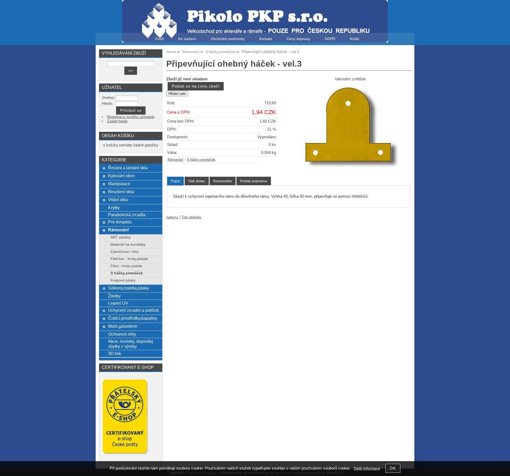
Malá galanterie (122, 326)
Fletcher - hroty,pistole (129, 259)
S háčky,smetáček (201, 160)
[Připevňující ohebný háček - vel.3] (350, 126)
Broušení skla (121, 191)
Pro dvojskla (119, 221)
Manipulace (119, 183)
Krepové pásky (122, 280)
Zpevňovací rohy (124, 252)
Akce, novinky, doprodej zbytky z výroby (130, 344)
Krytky (114, 207)
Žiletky (114, 295)
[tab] (175, 181)
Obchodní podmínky (228, 39)
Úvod (159, 39)
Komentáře (222, 181)
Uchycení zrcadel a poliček (133, 310)
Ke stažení (187, 39)
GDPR (330, 39)
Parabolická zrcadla (127, 214)
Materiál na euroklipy (128, 244)
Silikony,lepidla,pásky (128, 287)
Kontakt (265, 39)
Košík (354, 39)
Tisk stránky (191, 217)
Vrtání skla (118, 199)
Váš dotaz (196, 181)
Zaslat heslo (117, 121)
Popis (175, 181)
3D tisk (114, 353)
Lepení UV (118, 303)
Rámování (175, 160)
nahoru (172, 217)
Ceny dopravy (298, 39)
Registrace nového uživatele (131, 117)
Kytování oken (121, 175)
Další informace (367, 468)
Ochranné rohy (122, 334)
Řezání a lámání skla (128, 167)
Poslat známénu (253, 181)
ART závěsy (120, 237)
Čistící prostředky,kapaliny (132, 318)
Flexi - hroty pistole (126, 266)
